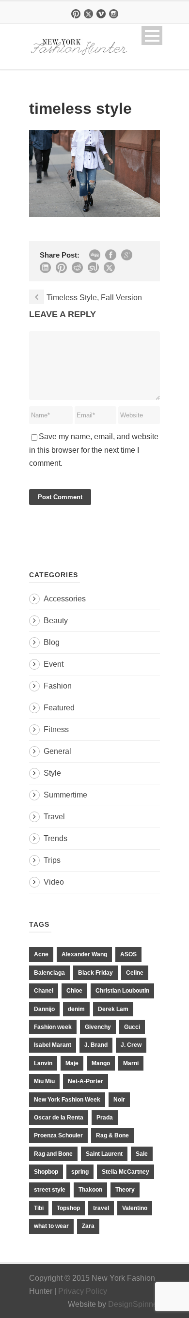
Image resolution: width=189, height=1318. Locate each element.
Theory (125, 1189)
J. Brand (96, 1045)
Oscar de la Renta (58, 1117)
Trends (55, 838)
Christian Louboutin (122, 990)
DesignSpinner (134, 1304)
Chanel (43, 990)
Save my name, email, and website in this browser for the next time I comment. (93, 449)
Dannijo (44, 1009)
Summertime (65, 795)
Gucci (132, 1027)
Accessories (65, 599)
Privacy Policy (82, 1291)
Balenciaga (49, 972)
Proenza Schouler (58, 1135)
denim (76, 1009)
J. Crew (131, 1045)
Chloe (74, 990)
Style (52, 773)
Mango (101, 1063)
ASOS (128, 954)
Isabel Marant (52, 1045)
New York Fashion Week (67, 1099)
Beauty (56, 620)
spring (80, 1171)
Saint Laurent (104, 1153)
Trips (52, 860)
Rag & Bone (112, 1135)
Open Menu (152, 35)
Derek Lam (113, 1009)
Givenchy (98, 1027)
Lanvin (43, 1063)
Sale (142, 1153)
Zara (88, 1226)
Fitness (56, 729)
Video (54, 882)
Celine (134, 972)
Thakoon (90, 1189)
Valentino (134, 1208)
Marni (131, 1063)
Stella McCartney (125, 1171)
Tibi (39, 1208)
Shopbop (46, 1171)
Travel (54, 816)
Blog (52, 642)
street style (49, 1189)
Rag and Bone (53, 1153)
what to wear (51, 1226)
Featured (59, 708)
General (57, 751)
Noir (119, 1099)
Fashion (58, 686)
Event (53, 664)
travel (101, 1208)
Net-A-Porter (85, 1081)
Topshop (68, 1208)
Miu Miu (44, 1081)
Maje (72, 1063)
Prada (104, 1117)
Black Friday (95, 972)
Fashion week (53, 1027)
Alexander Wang (84, 954)
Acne (41, 954)
